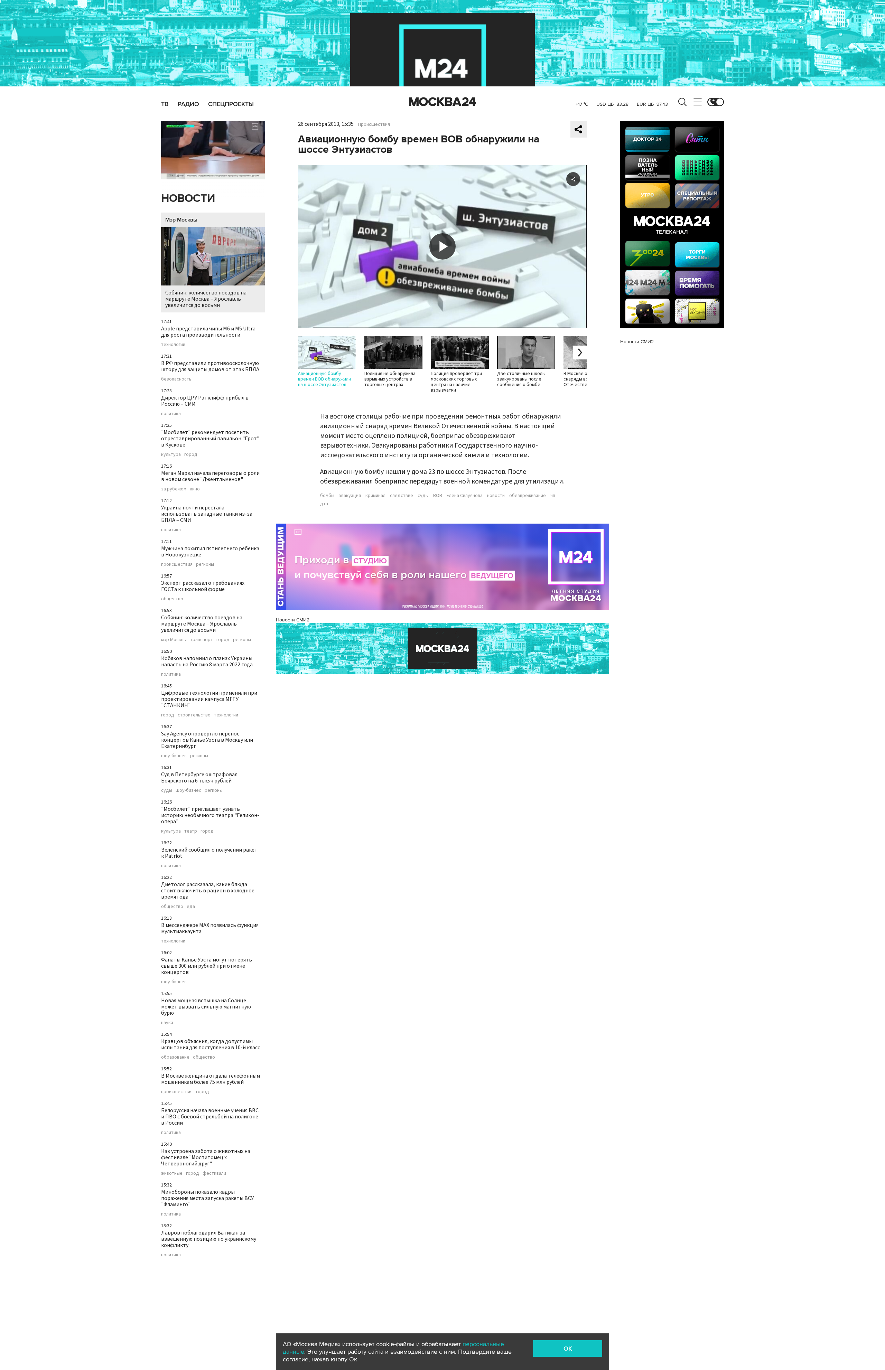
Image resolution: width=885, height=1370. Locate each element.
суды (166, 790)
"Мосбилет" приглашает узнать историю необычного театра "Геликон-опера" (210, 815)
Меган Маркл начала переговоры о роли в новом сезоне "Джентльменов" (210, 476)
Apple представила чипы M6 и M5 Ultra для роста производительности (208, 332)
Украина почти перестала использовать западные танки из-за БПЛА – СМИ (206, 514)
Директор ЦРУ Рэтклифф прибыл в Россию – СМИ (205, 401)
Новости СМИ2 (292, 620)
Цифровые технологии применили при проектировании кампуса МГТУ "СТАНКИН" (209, 699)
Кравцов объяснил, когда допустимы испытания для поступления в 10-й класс (210, 1044)
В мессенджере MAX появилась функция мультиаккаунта (210, 928)
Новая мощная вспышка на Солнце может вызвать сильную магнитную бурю (206, 1007)
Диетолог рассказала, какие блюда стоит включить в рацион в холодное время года (207, 891)
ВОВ (437, 495)
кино (195, 489)
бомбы (327, 495)
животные (172, 1173)
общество (172, 599)
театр (190, 831)
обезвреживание (527, 495)
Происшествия (374, 124)
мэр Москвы (174, 639)
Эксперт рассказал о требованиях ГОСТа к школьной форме (202, 586)
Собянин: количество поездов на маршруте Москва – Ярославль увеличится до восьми (205, 299)
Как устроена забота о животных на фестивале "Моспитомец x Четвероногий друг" (205, 1157)
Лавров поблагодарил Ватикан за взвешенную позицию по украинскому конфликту (208, 1239)
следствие (401, 495)
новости (496, 495)
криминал (375, 495)
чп (552, 495)
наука (167, 1022)
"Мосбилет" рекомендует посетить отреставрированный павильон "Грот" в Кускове (210, 439)
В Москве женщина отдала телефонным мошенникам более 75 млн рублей (210, 1079)
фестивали (214, 1173)
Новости (188, 198)
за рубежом (173, 489)
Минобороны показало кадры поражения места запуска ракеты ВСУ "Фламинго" (207, 1198)
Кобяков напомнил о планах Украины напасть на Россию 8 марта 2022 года (207, 661)
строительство (194, 715)
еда (191, 906)
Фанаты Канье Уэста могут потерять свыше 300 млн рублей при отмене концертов (206, 966)
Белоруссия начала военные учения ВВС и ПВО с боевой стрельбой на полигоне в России (210, 1117)
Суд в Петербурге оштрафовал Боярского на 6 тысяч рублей (199, 778)
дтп (324, 503)
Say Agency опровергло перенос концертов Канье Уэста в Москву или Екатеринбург (207, 740)
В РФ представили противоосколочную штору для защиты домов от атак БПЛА (210, 366)
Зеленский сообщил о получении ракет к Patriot (209, 853)
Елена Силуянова (465, 495)
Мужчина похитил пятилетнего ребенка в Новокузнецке (210, 552)
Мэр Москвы (181, 219)
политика (171, 413)
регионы (205, 564)
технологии (173, 344)
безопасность (176, 379)
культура (171, 454)
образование (175, 1057)
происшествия (177, 564)
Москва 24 (442, 102)
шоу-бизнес (174, 755)
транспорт (201, 639)
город (190, 454)
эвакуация (350, 495)
